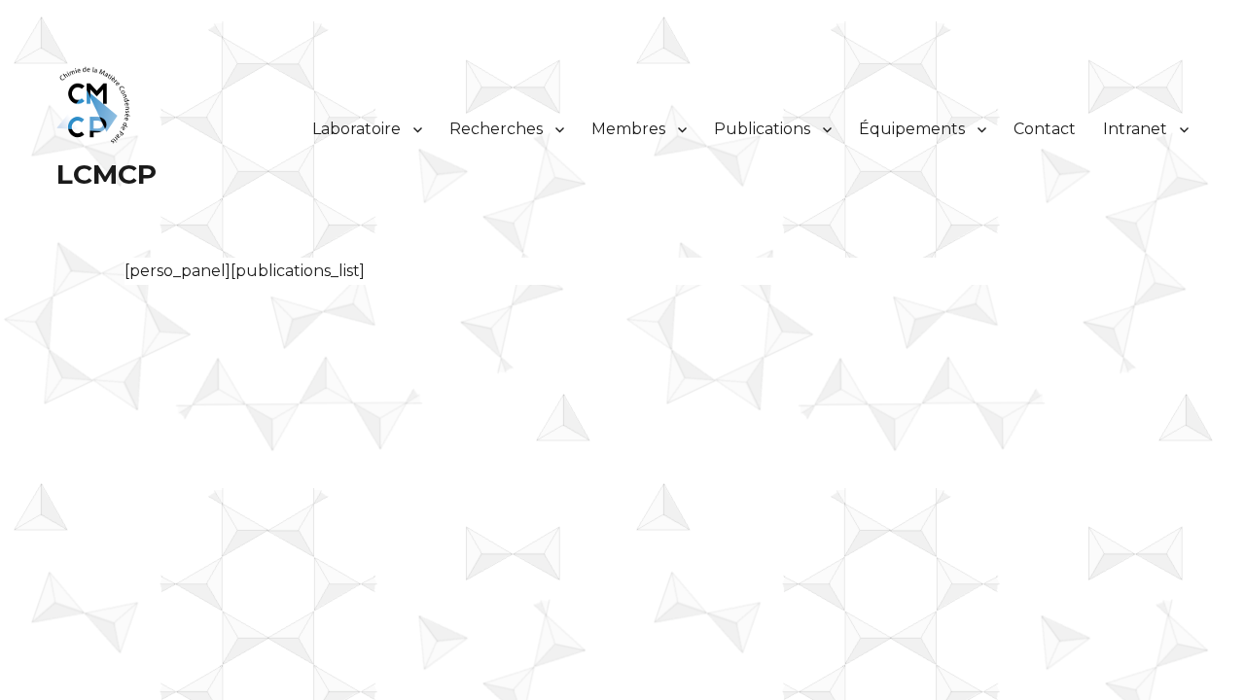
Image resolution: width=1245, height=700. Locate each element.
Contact (1045, 129)
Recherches (496, 129)
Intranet (1135, 129)
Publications (762, 129)
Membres (628, 129)
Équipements (912, 129)
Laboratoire (356, 129)
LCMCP (106, 174)
